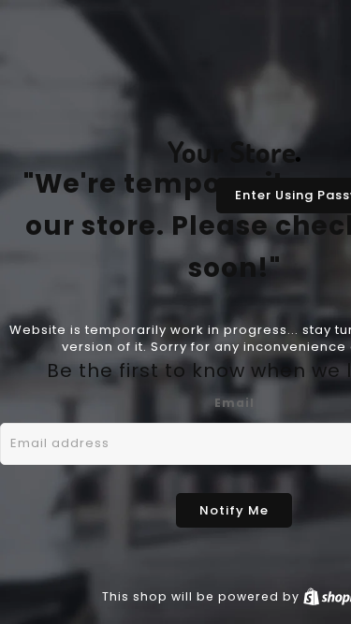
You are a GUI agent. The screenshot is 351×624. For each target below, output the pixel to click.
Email (234, 403)
